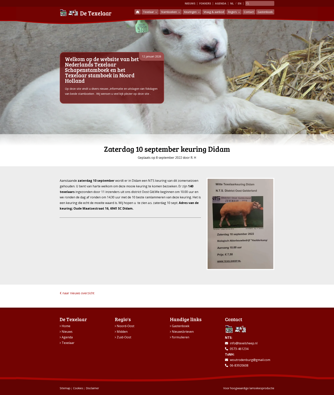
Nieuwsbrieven (183, 331)
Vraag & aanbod (214, 12)
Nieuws (190, 3)
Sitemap (65, 388)
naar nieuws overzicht (78, 293)
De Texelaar (96, 13)
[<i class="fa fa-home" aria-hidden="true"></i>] (138, 12)
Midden (122, 331)
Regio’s (233, 12)
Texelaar (149, 12)
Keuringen (190, 12)
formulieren (180, 337)
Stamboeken (169, 12)
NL (232, 3)
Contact (249, 12)
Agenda (220, 3)
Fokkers (205, 3)
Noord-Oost (125, 326)
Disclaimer (92, 388)
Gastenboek (265, 12)
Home (66, 326)
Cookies (78, 388)
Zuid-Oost (124, 337)
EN (239, 3)
